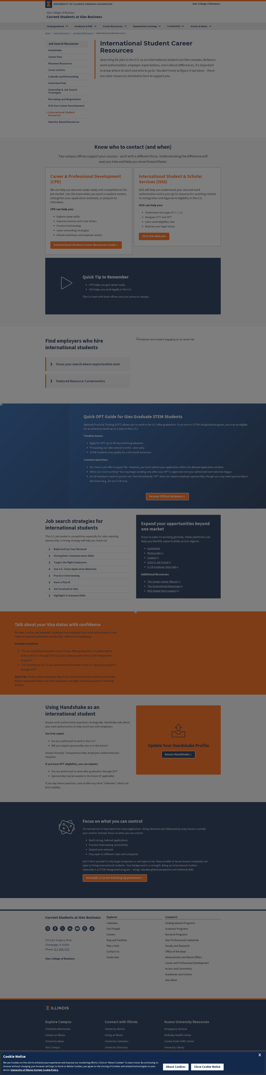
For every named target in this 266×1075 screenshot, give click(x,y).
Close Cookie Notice (207, 1067)
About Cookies (175, 1067)
